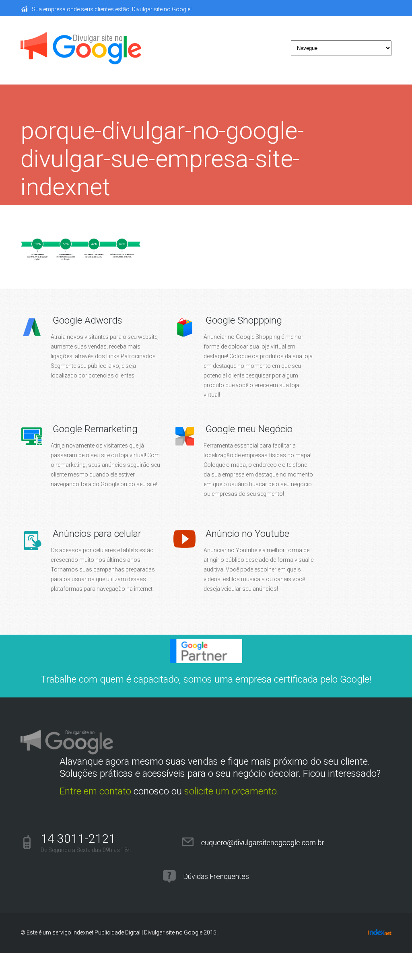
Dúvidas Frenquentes (216, 876)
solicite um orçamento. (231, 791)
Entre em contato (95, 791)
